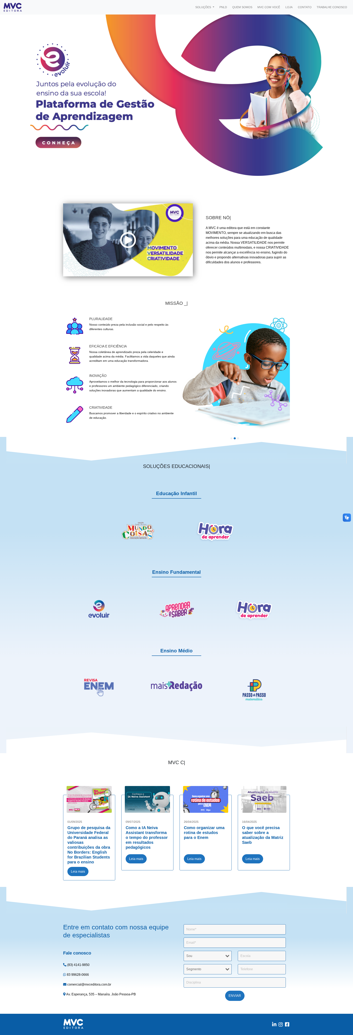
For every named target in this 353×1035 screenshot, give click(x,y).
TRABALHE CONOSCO (332, 7)
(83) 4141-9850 (77, 965)
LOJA (289, 7)
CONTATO (305, 7)
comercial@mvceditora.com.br (88, 984)
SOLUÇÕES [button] (203, 7)
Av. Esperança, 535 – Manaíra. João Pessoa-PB (101, 994)
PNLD (223, 7)
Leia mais (78, 871)
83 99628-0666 (77, 974)
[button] (26, 94)
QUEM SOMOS (242, 7)
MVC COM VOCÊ (268, 7)
